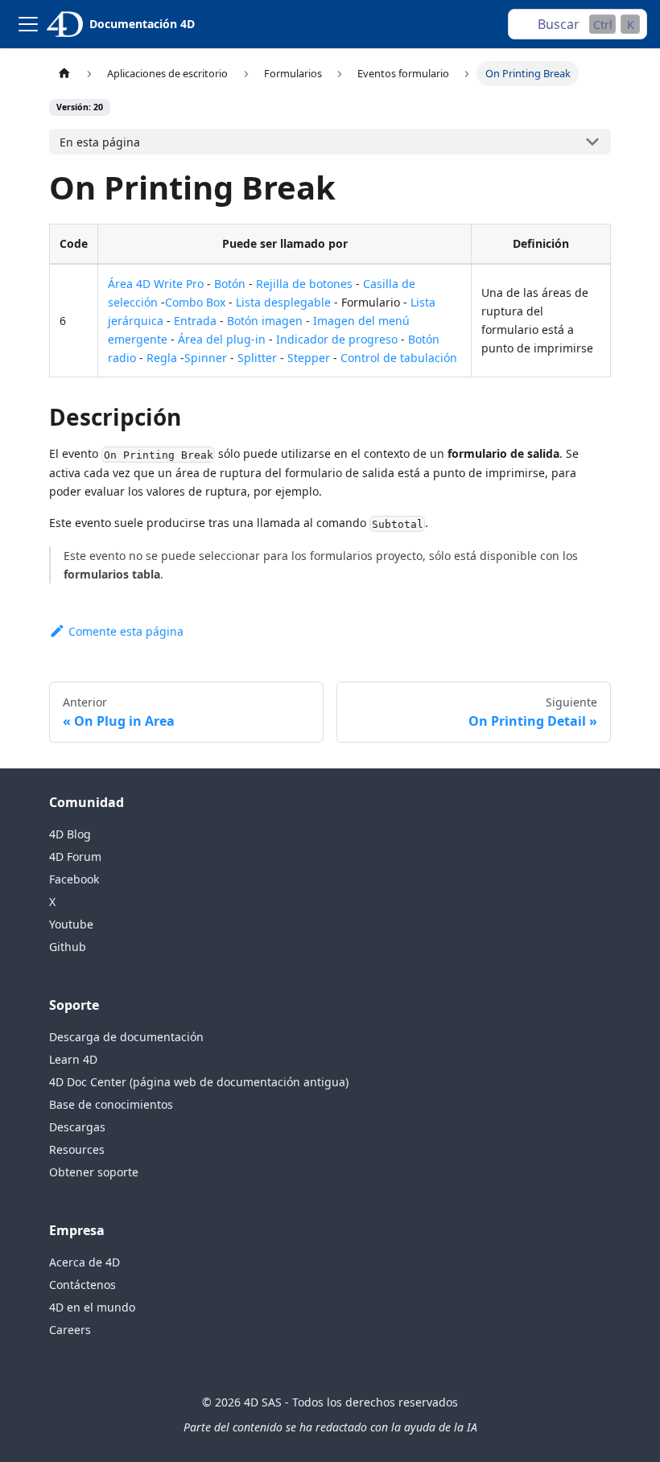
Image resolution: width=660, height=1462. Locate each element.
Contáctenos (82, 1284)
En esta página (100, 142)
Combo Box (195, 302)
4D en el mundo (92, 1307)
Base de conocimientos (111, 1104)
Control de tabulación (398, 357)
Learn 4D (73, 1059)
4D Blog (70, 834)
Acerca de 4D (84, 1262)
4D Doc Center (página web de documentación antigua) (199, 1081)
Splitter (257, 357)
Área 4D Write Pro (156, 283)
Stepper (308, 357)
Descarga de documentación (126, 1036)
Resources (77, 1149)
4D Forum (75, 856)
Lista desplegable (283, 302)
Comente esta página (126, 631)
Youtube (71, 924)
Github (67, 946)
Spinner (205, 357)
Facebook (74, 879)
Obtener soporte (93, 1172)
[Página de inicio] (64, 73)
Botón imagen (265, 320)
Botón (229, 283)
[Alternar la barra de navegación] (28, 24)
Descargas (77, 1127)
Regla (161, 357)
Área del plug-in (222, 339)
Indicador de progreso (337, 339)
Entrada (195, 320)
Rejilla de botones (304, 283)
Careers (70, 1329)
